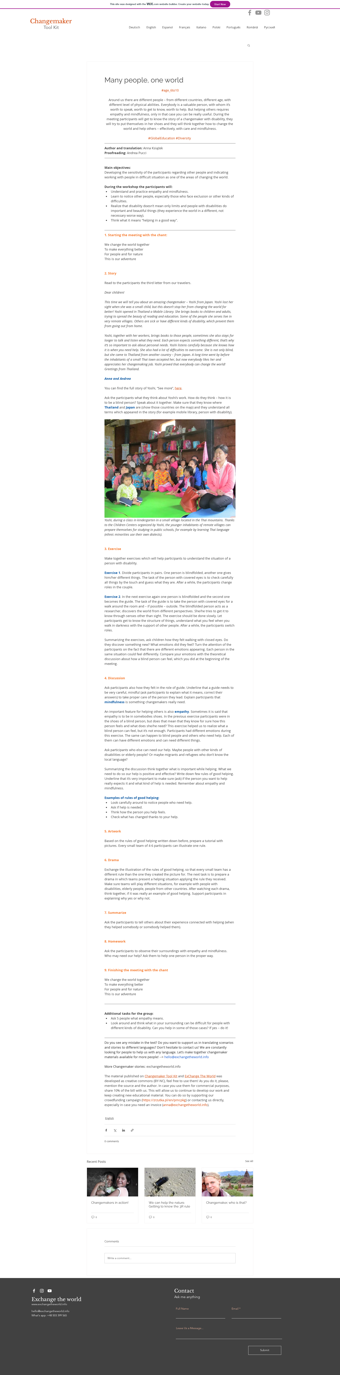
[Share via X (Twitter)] (115, 1130)
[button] (248, 45)
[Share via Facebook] (106, 1130)
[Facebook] (249, 12)
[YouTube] (258, 12)
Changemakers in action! (110, 1202)
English (109, 1118)
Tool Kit (51, 27)
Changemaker (51, 21)
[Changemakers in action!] (112, 1182)
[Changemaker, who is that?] (227, 1182)
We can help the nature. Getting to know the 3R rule (169, 1204)
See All (249, 1161)
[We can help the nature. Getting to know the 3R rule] (170, 1182)
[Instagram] (267, 12)
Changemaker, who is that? (226, 1202)
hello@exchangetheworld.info (50, 1311)
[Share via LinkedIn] (123, 1130)
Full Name (182, 1308)
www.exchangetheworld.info (49, 1304)
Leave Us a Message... (189, 1328)
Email (235, 1308)
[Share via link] (132, 1130)
